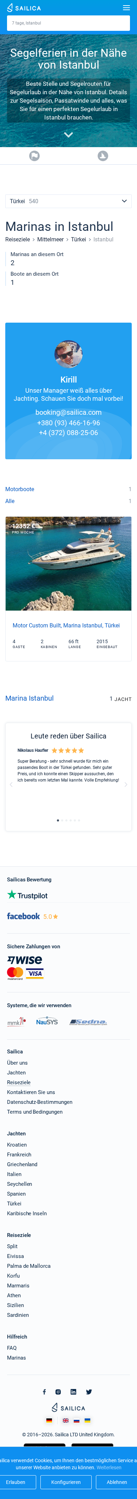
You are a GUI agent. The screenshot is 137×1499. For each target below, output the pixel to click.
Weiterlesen (109, 1467)
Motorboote (19, 489)
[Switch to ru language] (76, 1420)
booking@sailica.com (68, 412)
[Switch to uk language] (87, 1420)
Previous (11, 784)
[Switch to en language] (65, 1420)
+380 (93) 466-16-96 (68, 423)
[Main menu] (126, 7)
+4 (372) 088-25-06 (68, 432)
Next (125, 784)
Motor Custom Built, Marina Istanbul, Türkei (66, 625)
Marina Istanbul (29, 698)
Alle (9, 501)
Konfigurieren (66, 1482)
